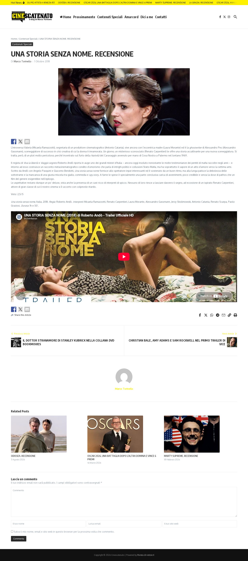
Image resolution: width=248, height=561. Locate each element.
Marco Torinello (22, 61)
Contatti (161, 17)
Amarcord (132, 17)
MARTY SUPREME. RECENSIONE (181, 455)
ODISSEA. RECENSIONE (23, 455)
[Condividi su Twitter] (20, 141)
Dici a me (147, 17)
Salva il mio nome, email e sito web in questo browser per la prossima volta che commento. (64, 531)
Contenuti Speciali (109, 17)
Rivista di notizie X (145, 555)
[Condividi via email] (27, 141)
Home (14, 38)
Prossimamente (84, 17)
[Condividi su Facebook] (13, 141)
